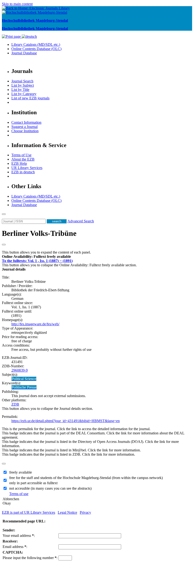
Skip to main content (17, 4)
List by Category (23, 94)
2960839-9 (19, 370)
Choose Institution (25, 131)
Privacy (85, 512)
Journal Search (22, 81)
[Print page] (12, 36)
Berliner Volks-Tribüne (39, 233)
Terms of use (18, 494)
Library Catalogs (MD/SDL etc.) (35, 44)
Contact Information (26, 122)
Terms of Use (21, 155)
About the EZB (23, 159)
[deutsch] (29, 36)
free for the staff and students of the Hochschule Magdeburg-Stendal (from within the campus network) (86, 478)
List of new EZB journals (30, 98)
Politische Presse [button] (24, 387)
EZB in (23, 172)
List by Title (20, 90)
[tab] (97, 256)
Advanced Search (80, 221)
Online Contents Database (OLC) (36, 49)
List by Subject (22, 85)
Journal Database (24, 53)
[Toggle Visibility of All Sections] (4, 244)
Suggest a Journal (24, 127)
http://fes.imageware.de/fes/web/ (35, 324)
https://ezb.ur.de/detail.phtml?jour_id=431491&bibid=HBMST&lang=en (65, 421)
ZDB (15, 404)
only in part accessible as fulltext (33, 483)
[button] (36, 256)
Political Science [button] (24, 379)
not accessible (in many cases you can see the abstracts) (50, 488)
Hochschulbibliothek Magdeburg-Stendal (35, 20)
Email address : (15, 547)
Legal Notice (67, 512)
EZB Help (19, 163)
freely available (20, 472)
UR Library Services (26, 168)
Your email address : (19, 536)
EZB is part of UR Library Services (28, 512)
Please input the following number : (30, 558)
